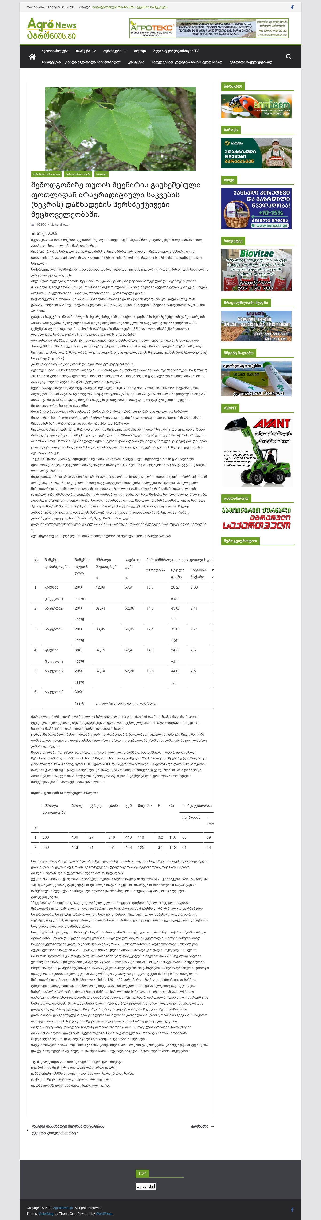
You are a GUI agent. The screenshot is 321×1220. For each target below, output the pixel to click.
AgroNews (61, 225)
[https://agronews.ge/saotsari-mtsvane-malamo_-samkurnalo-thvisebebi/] (256, 364)
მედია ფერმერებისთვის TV (176, 51)
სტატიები (101, 174)
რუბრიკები (112, 51)
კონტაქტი (136, 62)
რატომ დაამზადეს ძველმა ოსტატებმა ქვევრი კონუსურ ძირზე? (68, 1130)
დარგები (83, 51)
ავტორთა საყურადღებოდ (251, 62)
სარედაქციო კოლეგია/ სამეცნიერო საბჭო (187, 62)
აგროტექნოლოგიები (78, 174)
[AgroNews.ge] (32, 56)
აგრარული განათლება (46, 174)
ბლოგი (140, 51)
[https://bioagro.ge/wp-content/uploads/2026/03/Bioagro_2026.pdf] (256, 97)
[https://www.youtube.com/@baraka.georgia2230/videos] (256, 141)
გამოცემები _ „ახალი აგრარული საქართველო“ (81, 62)
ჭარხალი (199, 1126)
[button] (93, 51)
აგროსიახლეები (55, 51)
